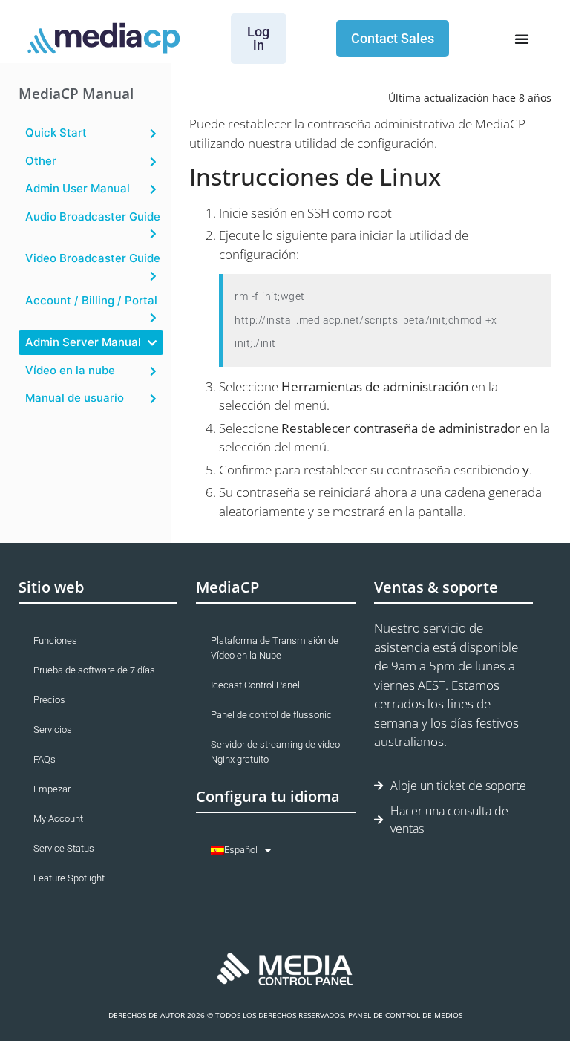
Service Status (63, 848)
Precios (49, 699)
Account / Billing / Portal (91, 300)
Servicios (52, 729)
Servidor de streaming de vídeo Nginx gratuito (275, 752)
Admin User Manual (77, 188)
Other (40, 161)
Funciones (55, 640)
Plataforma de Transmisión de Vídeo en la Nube (274, 648)
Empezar (52, 788)
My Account (58, 818)
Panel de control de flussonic (271, 714)
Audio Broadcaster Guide (92, 216)
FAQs (44, 759)
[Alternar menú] (521, 38)
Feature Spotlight (69, 878)
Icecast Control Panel (255, 685)
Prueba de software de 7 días (94, 670)
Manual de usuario (74, 398)
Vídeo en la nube (70, 370)
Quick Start (56, 132)
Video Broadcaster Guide (92, 258)
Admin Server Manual (83, 342)
